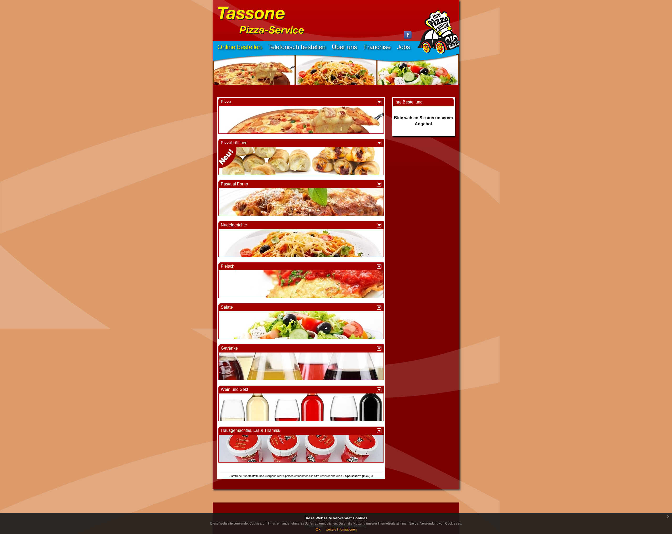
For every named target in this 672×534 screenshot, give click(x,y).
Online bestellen (239, 46)
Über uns (344, 46)
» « (358, 476)
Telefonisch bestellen (297, 46)
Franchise (377, 46)
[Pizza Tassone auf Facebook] (408, 38)
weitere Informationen (341, 529)
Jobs (403, 46)
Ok (318, 529)
